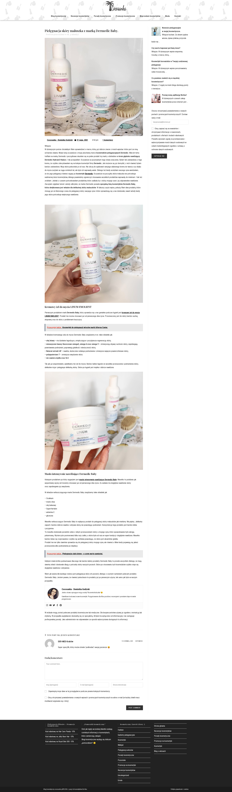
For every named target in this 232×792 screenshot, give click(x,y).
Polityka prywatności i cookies (179, 789)
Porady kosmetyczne (102, 16)
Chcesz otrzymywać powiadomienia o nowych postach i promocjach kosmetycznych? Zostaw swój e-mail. (169, 114)
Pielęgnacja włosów (125, 750)
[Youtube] (50, 605)
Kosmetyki (122, 740)
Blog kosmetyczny (58, 16)
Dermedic (89, 174)
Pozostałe (122, 760)
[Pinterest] (61, 605)
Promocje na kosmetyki (127, 765)
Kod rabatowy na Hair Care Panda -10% (60, 731)
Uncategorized (123, 775)
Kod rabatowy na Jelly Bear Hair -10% (59, 736)
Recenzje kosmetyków (80, 16)
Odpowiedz (139, 641)
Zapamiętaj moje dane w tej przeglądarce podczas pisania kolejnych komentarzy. (79, 691)
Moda (167, 16)
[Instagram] (47, 605)
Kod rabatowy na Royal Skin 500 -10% (59, 741)
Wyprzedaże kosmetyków (150, 16)
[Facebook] (57, 605)
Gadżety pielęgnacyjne (126, 735)
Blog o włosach (160, 751)
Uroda (120, 780)
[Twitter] (54, 605)
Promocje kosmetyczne (125, 16)
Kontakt (177, 16)
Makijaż (120, 745)
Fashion (120, 730)
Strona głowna (159, 726)
